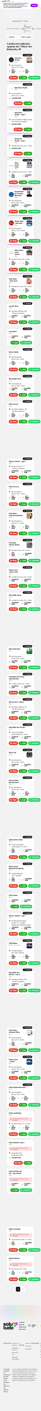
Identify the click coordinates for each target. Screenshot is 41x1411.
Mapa (15, 78)
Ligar (24, 78)
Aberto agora (26, 37)
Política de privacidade (15, 1358)
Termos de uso (15, 1353)
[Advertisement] (20, 15)
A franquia (28, 1346)
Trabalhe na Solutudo (15, 1349)
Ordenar (12, 37)
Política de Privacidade (14, 7)
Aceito (34, 5)
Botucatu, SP (17, 21)
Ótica (26, 21)
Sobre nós (28, 1343)
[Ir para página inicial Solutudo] (10, 1325)
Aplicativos (28, 1349)
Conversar (35, 78)
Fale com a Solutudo (15, 1344)
